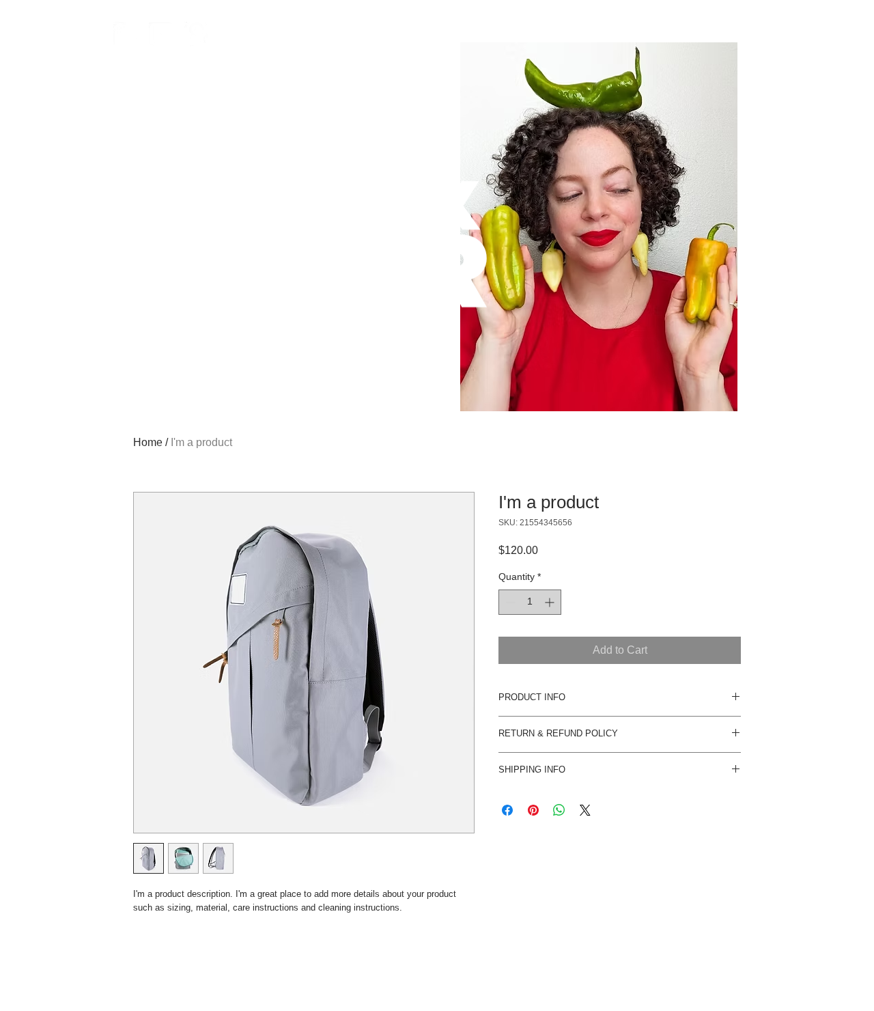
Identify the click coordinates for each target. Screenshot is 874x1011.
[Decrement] (509, 602)
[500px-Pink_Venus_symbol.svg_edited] (196, 34)
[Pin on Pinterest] (533, 810)
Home (148, 442)
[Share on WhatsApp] (559, 810)
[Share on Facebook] (507, 810)
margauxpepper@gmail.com (597, 978)
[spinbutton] (530, 602)
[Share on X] (585, 810)
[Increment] (550, 602)
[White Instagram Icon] (161, 34)
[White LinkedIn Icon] (125, 34)
